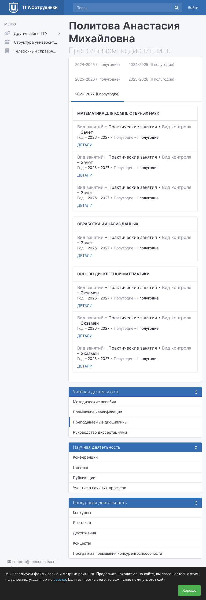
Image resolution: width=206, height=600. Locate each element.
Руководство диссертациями (100, 432)
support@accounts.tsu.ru (34, 561)
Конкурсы (82, 512)
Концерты (82, 543)
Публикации (84, 477)
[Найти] (177, 7)
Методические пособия (94, 401)
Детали (85, 144)
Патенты (80, 467)
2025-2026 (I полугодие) (97, 79)
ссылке (60, 579)
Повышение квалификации (97, 412)
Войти (193, 7)
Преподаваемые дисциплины (100, 422)
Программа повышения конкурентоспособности (117, 553)
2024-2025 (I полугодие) (97, 64)
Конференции (85, 457)
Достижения (84, 533)
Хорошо (189, 590)
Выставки (82, 522)
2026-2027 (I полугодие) (97, 94)
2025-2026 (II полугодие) (151, 79)
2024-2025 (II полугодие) (151, 64)
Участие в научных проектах (99, 487)
